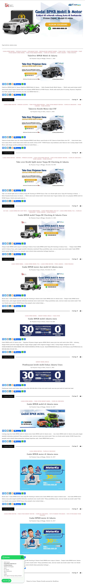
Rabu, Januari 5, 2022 (48, 367)
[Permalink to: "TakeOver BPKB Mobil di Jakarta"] (42, 71)
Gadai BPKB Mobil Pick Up (50, 210)
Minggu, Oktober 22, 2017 (48, 407)
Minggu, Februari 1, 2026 (48, 58)
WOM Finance (72, 52)
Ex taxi (5, 210)
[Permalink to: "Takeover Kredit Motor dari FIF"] (42, 124)
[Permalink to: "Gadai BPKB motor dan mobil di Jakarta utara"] (42, 282)
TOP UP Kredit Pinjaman (57, 513)
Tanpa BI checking (50, 52)
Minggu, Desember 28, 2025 (48, 164)
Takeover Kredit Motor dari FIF (42, 109)
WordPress (56, 581)
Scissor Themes (36, 581)
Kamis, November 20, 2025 (48, 269)
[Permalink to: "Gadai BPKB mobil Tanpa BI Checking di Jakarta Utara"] (42, 230)
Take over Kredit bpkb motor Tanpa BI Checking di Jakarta (42, 162)
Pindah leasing (21, 51)
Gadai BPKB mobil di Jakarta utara (42, 404)
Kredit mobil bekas (45, 315)
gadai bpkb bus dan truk (18, 210)
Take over (62, 51)
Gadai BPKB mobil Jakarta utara (42, 319)
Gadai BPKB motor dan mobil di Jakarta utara (42, 267)
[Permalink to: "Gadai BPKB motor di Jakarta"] (42, 538)
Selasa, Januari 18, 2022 (48, 321)
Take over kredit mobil (34, 52)
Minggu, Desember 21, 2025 (48, 218)
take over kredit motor (54, 104)
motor (18, 157)
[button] (22, 557)
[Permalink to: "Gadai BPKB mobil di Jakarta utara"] (42, 418)
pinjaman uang (36, 58)
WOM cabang (62, 52)
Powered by (24, 564)
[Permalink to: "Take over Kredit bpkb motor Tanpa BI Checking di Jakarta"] (42, 177)
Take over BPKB (72, 51)
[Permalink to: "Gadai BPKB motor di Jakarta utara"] (42, 475)
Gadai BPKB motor (10, 104)
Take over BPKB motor (37, 104)
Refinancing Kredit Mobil (48, 51)
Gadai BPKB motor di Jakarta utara (42, 454)
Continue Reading (8, 99)
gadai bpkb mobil (9, 51)
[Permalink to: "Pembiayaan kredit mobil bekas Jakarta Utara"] (42, 376)
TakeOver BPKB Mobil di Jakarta (42, 56)
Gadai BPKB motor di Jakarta (42, 518)
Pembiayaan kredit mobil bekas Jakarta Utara (42, 365)
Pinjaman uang (33, 51)
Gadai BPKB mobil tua (67, 210)
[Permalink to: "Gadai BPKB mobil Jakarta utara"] (42, 330)
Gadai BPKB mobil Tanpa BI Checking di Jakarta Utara (42, 215)
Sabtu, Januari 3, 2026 (48, 111)
